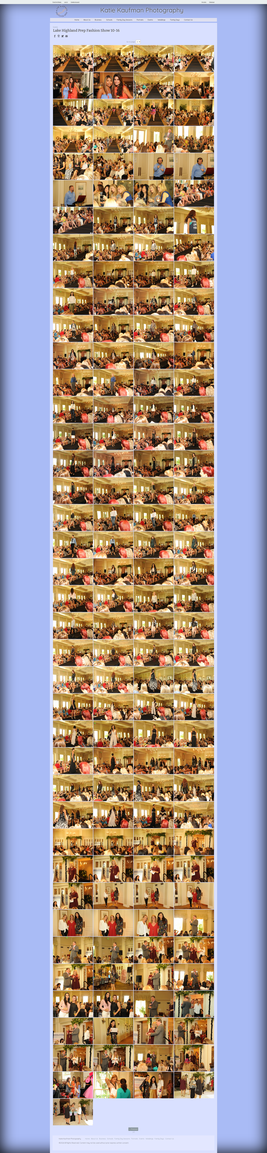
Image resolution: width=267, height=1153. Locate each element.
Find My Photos (57, 2)
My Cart (204, 2)
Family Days (175, 20)
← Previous (133, 1129)
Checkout (211, 2)
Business (98, 20)
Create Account (75, 2)
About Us (86, 20)
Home (76, 20)
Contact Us (188, 20)
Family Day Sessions (124, 20)
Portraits (140, 20)
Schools (109, 20)
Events (150, 20)
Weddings (162, 20)
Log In (66, 2)
